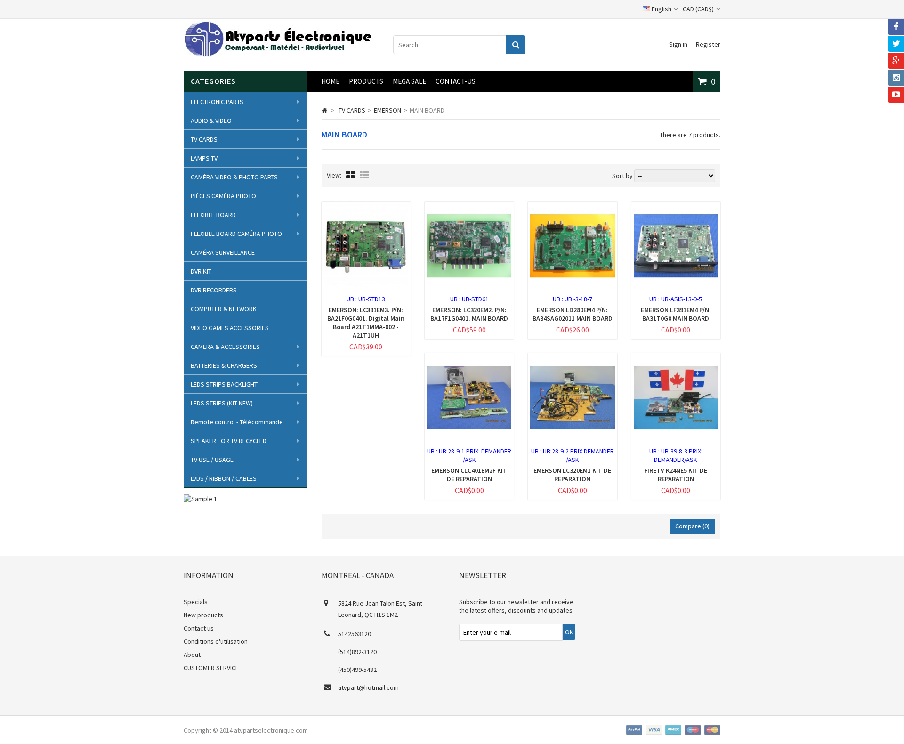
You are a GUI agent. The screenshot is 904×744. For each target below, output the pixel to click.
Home (330, 81)
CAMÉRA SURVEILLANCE (223, 252)
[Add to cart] (348, 294)
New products (203, 615)
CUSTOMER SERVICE (211, 667)
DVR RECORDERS (214, 290)
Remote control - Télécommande (237, 422)
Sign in (678, 44)
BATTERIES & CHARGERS (224, 365)
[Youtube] (896, 95)
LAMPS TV (204, 158)
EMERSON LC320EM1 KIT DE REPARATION (572, 474)
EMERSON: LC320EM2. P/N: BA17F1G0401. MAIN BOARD (469, 314)
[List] (364, 175)
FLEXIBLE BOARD (213, 214)
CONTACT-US (456, 81)
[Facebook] (896, 27)
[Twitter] (896, 44)
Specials (196, 602)
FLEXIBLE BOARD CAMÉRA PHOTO (236, 233)
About (192, 654)
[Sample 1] (200, 498)
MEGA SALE (409, 81)
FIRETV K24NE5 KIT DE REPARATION (675, 474)
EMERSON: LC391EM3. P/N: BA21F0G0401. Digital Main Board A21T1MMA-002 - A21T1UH (365, 323)
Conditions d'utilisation (216, 641)
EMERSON (387, 110)
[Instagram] (896, 78)
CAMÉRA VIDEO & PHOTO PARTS (234, 177)
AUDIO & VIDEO (211, 120)
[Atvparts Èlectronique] (277, 54)
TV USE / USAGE (212, 459)
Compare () (692, 526)
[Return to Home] (324, 110)
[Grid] (350, 175)
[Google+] (896, 61)
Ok (569, 632)
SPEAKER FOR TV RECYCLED (228, 441)
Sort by (622, 175)
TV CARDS (204, 139)
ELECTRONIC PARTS (217, 101)
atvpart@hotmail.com (368, 687)
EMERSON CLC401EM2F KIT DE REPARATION (469, 474)
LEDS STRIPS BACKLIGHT (224, 384)
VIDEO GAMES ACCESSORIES (230, 327)
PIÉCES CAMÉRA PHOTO (223, 196)
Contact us (199, 628)
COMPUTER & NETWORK (224, 309)
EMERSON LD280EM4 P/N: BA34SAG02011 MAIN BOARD (573, 314)
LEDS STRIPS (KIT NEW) (222, 403)
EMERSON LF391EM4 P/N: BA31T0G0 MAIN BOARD (676, 314)
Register (708, 44)
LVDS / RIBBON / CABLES (224, 478)
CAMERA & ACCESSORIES (225, 346)
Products (366, 81)
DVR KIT (201, 271)
